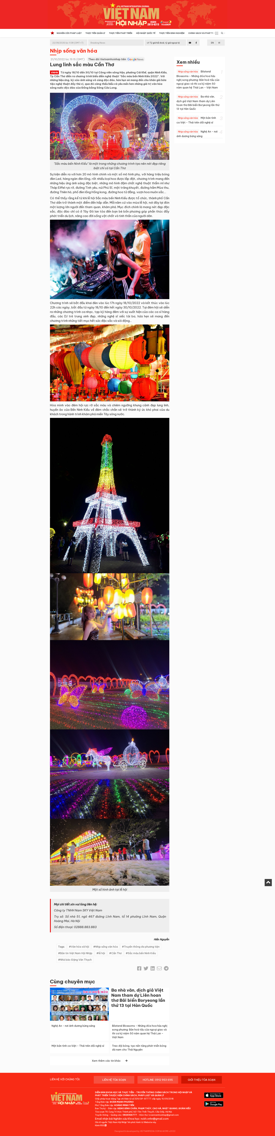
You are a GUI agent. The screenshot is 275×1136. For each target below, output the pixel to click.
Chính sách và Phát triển (202, 33)
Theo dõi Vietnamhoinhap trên (107, 59)
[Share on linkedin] (152, 968)
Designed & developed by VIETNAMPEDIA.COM (137, 1131)
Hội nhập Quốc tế (145, 33)
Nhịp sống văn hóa (73, 50)
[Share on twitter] (146, 968)
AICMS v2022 (168, 1131)
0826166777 (130, 1115)
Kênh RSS (100, 1125)
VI (219, 42)
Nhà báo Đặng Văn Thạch (76, 959)
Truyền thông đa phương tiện (141, 946)
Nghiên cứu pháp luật (69, 33)
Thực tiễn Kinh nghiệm (171, 33)
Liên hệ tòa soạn (114, 1079)
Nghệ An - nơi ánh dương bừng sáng (73, 1025)
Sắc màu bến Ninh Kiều (142, 953)
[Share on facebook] (139, 968)
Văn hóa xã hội (80, 946)
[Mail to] (159, 968)
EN (212, 42)
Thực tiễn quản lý (95, 33)
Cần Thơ (116, 953)
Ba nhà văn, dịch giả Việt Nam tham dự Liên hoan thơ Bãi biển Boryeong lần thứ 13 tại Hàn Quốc (138, 997)
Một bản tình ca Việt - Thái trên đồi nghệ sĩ (78, 1045)
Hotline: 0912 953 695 (158, 1079)
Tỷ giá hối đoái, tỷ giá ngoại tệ (164, 42)
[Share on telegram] (166, 968)
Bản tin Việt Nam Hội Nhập (76, 953)
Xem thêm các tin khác (106, 1060)
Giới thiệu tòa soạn (201, 1079)
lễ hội (102, 953)
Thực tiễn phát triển (120, 33)
